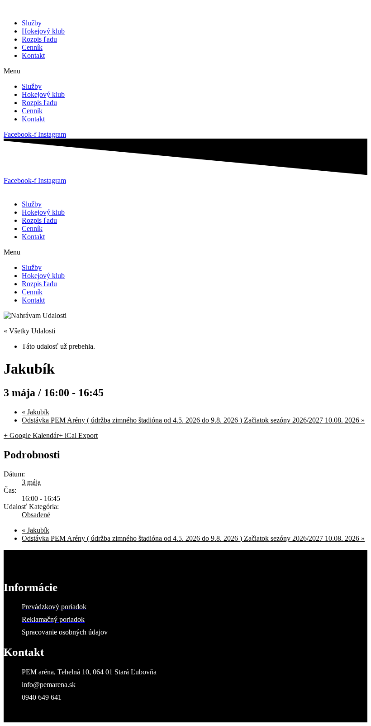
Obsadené (36, 515)
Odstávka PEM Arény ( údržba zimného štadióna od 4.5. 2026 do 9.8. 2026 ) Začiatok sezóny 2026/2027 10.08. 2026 (193, 420)
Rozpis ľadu (39, 39)
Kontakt (33, 55)
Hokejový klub (43, 31)
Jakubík (35, 412)
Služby (32, 23)
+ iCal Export (78, 435)
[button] (185, 71)
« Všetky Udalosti (29, 331)
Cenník (32, 47)
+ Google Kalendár (31, 435)
